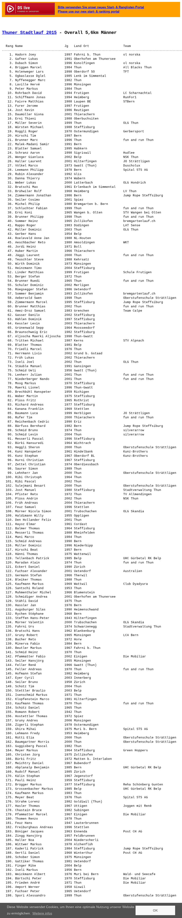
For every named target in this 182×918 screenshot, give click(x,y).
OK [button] (155, 910)
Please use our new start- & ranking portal (88, 11)
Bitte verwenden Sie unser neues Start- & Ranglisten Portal (101, 7)
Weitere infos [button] (42, 913)
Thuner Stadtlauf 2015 (29, 32)
